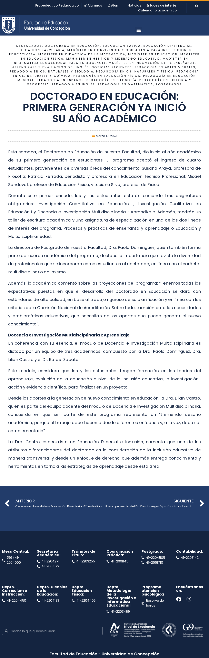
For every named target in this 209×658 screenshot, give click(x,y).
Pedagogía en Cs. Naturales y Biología (51, 71)
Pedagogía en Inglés (73, 84)
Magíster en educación (153, 54)
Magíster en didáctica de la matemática (81, 54)
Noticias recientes (112, 67)
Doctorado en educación (72, 46)
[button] (197, 6)
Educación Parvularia (41, 50)
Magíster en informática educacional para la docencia (100, 61)
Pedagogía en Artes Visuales (165, 67)
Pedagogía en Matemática (125, 84)
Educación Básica (122, 46)
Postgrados (169, 84)
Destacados (29, 46)
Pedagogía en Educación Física (106, 76)
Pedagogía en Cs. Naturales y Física (135, 71)
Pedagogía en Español (60, 80)
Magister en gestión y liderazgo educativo (113, 59)
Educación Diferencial (167, 46)
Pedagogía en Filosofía (112, 80)
